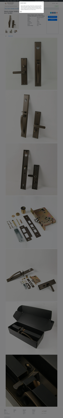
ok (20, 11)
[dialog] (31, 209)
